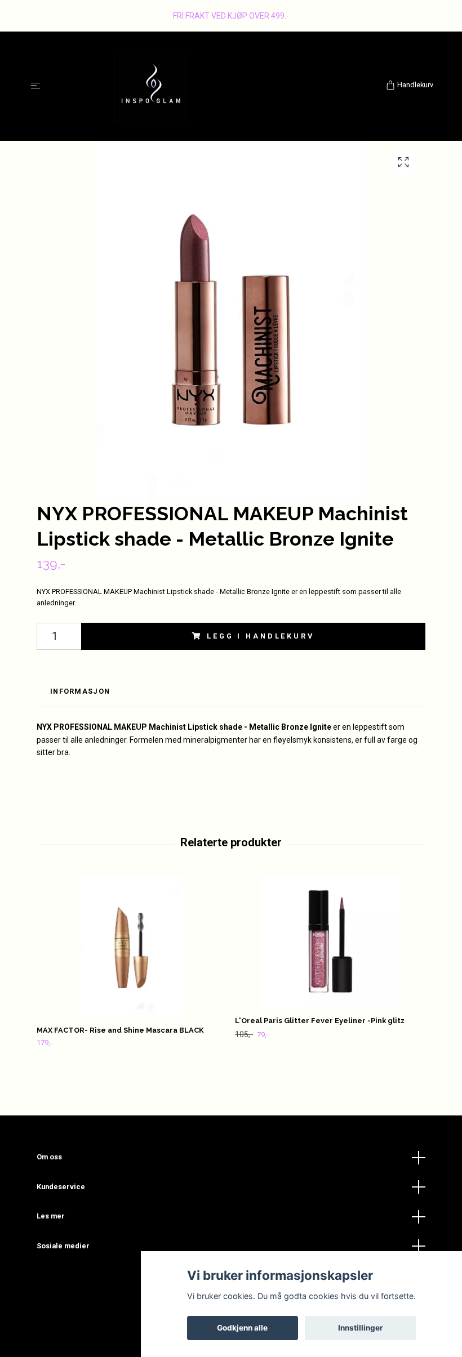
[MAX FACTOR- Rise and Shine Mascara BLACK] (131, 946)
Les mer (51, 1216)
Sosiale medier (63, 1246)
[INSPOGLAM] (215, 86)
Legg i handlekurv (260, 636)
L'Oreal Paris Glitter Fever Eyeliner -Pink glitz (320, 1020)
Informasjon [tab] (80, 691)
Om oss (49, 1157)
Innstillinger (360, 1327)
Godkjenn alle (242, 1327)
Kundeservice (61, 1186)
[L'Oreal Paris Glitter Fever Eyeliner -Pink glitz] (330, 942)
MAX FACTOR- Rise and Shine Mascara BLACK (120, 1030)
